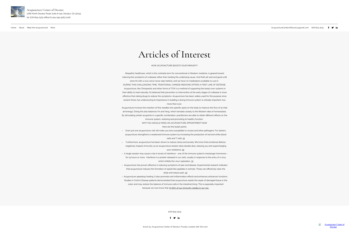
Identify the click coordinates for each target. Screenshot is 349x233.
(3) (192, 161)
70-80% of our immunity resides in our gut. (189, 188)
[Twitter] (332, 27)
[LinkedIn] (336, 27)
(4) (186, 173)
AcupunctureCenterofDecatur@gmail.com (290, 28)
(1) (184, 138)
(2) (183, 150)
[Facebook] (328, 27)
